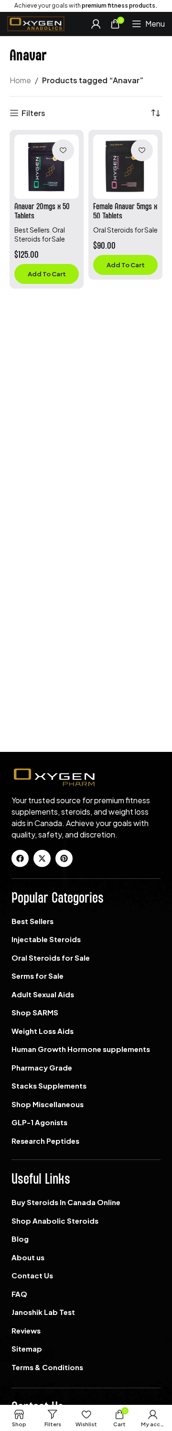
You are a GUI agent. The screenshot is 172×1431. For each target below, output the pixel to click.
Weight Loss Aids (42, 1030)
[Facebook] (20, 858)
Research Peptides (45, 1140)
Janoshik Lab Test (43, 1311)
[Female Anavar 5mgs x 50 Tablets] (125, 167)
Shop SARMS (34, 1012)
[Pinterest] (64, 858)
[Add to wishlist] (63, 150)
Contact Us (32, 1275)
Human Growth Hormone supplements (80, 1048)
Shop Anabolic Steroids (54, 1220)
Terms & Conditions (47, 1367)
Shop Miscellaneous (47, 1104)
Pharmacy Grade (41, 1067)
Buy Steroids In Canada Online (65, 1202)
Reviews (26, 1330)
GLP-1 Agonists (39, 1122)
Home (20, 80)
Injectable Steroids (46, 939)
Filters (33, 112)
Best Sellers (32, 230)
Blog (20, 1238)
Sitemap (26, 1348)
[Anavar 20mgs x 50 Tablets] (46, 167)
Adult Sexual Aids (42, 994)
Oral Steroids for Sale (125, 230)
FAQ (19, 1293)
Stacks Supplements (48, 1085)
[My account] (96, 23)
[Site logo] (35, 23)
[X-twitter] (42, 858)
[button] (46, 274)
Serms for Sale (37, 975)
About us (27, 1257)
